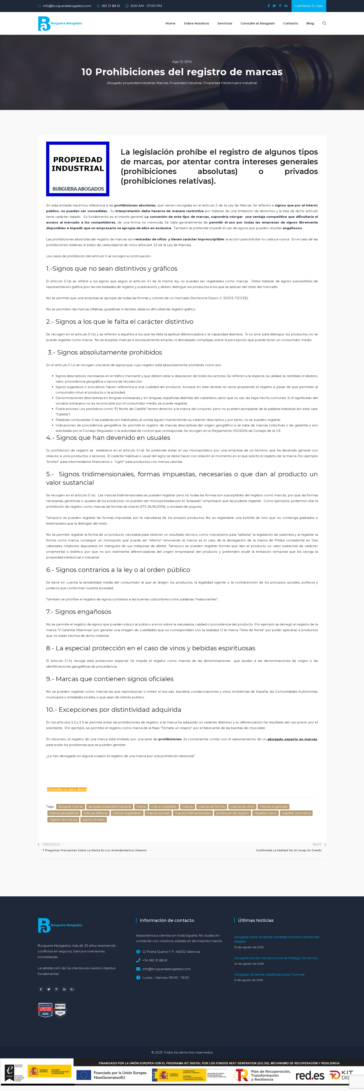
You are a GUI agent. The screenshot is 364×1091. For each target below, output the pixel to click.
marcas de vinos (242, 807)
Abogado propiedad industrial (131, 83)
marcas (187, 807)
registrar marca (265, 813)
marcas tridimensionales (193, 813)
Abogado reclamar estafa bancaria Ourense (269, 974)
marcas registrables (127, 813)
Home (170, 23)
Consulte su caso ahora (67, 789)
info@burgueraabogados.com (67, 6)
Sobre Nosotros (196, 23)
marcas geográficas (64, 813)
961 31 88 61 (111, 6)
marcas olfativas (95, 813)
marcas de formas (211, 807)
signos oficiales (94, 820)
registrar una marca (296, 813)
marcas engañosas (273, 807)
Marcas (162, 83)
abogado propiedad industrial (109, 807)
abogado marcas (70, 807)
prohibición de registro (232, 813)
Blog (310, 23)
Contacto (290, 23)
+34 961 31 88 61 (154, 960)
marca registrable (164, 807)
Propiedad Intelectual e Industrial (230, 83)
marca (141, 807)
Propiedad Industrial (185, 83)
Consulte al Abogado (258, 23)
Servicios (224, 23)
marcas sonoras (158, 813)
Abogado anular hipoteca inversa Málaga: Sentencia (275, 958)
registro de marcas (63, 820)
